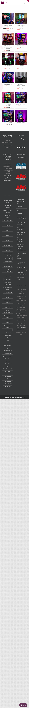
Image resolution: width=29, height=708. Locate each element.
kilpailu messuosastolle (8, 265)
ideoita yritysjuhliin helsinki (7, 249)
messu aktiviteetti (8, 274)
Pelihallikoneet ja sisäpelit (21, 263)
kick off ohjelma (8, 253)
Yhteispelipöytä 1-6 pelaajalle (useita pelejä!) (21, 86)
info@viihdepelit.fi (7, 180)
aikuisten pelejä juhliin (8, 201)
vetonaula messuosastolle (8, 372)
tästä (11, 142)
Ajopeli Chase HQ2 (8, 84)
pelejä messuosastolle (8, 311)
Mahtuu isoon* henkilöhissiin (20, 228)
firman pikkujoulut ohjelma (8, 224)
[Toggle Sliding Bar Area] (27, 1)
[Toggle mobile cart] (24, 4)
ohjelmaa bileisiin (8, 292)
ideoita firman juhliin (7, 239)
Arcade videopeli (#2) (8, 122)
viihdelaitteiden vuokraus (7, 377)
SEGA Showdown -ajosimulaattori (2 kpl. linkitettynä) (8, 47)
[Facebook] (18, 139)
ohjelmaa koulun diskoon (8, 301)
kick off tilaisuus (8, 258)
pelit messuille (7, 345)
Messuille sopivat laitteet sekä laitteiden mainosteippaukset (21, 247)
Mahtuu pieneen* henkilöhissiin (21, 233)
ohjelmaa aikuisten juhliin (7, 288)
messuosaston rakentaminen (7, 283)
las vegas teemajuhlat (8, 270)
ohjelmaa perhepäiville (8, 306)
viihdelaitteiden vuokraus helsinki (8, 383)
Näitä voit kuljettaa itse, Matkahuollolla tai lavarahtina (21, 256)
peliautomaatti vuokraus (7, 326)
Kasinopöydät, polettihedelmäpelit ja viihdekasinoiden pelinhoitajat (21, 220)
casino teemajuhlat (7, 220)
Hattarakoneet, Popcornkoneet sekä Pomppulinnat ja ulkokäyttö (21, 203)
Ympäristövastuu (21, 157)
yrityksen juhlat (7, 386)
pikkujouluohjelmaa (8, 353)
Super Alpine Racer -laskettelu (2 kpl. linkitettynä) (21, 27)
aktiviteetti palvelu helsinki (7, 211)
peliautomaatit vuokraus (7, 316)
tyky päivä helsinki (7, 368)
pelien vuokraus (8, 330)
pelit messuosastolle (8, 349)
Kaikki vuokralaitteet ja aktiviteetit (21, 211)
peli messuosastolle (8, 341)
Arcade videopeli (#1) (21, 104)
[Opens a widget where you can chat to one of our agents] (23, 705)
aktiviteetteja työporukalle (8, 206)
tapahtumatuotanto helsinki (7, 360)
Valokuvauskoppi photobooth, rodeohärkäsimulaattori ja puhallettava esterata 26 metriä (22, 271)
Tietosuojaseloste (21, 154)
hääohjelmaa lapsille (8, 234)
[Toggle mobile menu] (27, 4)
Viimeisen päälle (21, 320)
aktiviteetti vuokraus (7, 216)
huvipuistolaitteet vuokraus (8, 229)
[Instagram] (23, 139)
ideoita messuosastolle (8, 244)
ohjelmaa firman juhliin (8, 296)
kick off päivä (8, 255)
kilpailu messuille (8, 261)
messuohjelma (7, 279)
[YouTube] (21, 139)
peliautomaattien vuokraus (8, 321)
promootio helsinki (7, 356)
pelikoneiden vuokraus (8, 336)
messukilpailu (8, 276)
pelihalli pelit (8, 332)
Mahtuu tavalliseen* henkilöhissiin (20, 239)
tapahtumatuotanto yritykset (7, 365)
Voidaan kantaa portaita (20, 278)
